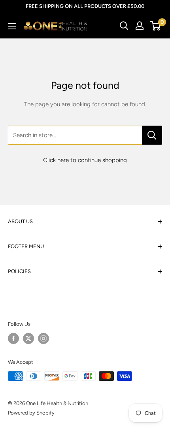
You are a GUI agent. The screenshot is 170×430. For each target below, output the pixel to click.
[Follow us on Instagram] (43, 338)
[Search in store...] (152, 135)
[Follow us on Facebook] (13, 338)
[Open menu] (12, 26)
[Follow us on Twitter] (28, 338)
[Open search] (124, 25)
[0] (156, 26)
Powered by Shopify (31, 413)
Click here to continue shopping (85, 160)
